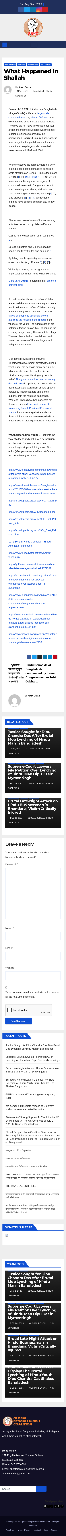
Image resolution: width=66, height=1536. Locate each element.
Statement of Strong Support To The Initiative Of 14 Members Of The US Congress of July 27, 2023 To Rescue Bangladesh (32, 1120)
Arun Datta (25, 87)
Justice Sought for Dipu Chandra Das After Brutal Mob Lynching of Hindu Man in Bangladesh (30, 737)
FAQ (46, 1530)
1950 (27, 177)
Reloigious (46, 64)
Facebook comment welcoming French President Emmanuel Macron (30, 408)
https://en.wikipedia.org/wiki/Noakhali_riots (31, 512)
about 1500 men (39, 117)
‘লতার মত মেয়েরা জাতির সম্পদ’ (18, 1158)
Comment (11, 864)
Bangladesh (10, 64)
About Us (10, 1530)
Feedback (37, 1530)
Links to (18, 280)
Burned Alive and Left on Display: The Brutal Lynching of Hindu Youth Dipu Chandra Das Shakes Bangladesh (30, 1083)
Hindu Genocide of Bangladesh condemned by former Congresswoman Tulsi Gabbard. (40, 673)
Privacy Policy (23, 1530)
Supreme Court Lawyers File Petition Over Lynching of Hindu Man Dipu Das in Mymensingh (32, 772)
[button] (61, 44)
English (21, 64)
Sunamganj (20, 96)
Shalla (49, 91)
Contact (54, 1530)
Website (9, 968)
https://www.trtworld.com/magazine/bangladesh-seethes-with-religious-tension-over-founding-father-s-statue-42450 (32, 638)
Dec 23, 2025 (17, 1356)
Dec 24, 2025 (17, 1323)
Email (9, 948)
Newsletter (33, 64)
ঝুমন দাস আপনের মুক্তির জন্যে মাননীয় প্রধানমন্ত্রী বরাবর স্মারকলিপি (16, 673)
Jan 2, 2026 (16, 1291)
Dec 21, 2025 (17, 1388)
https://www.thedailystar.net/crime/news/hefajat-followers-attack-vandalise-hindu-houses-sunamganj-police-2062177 (32, 474)
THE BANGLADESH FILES (21, 1186)
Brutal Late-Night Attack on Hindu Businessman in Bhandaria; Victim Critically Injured (33, 807)
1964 (34, 177)
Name (9, 928)
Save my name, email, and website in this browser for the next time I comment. (32, 994)
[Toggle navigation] (34, 45)
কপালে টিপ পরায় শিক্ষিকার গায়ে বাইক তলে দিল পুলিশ (26, 1166)
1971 (41, 177)
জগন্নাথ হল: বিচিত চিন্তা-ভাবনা (18, 1150)
